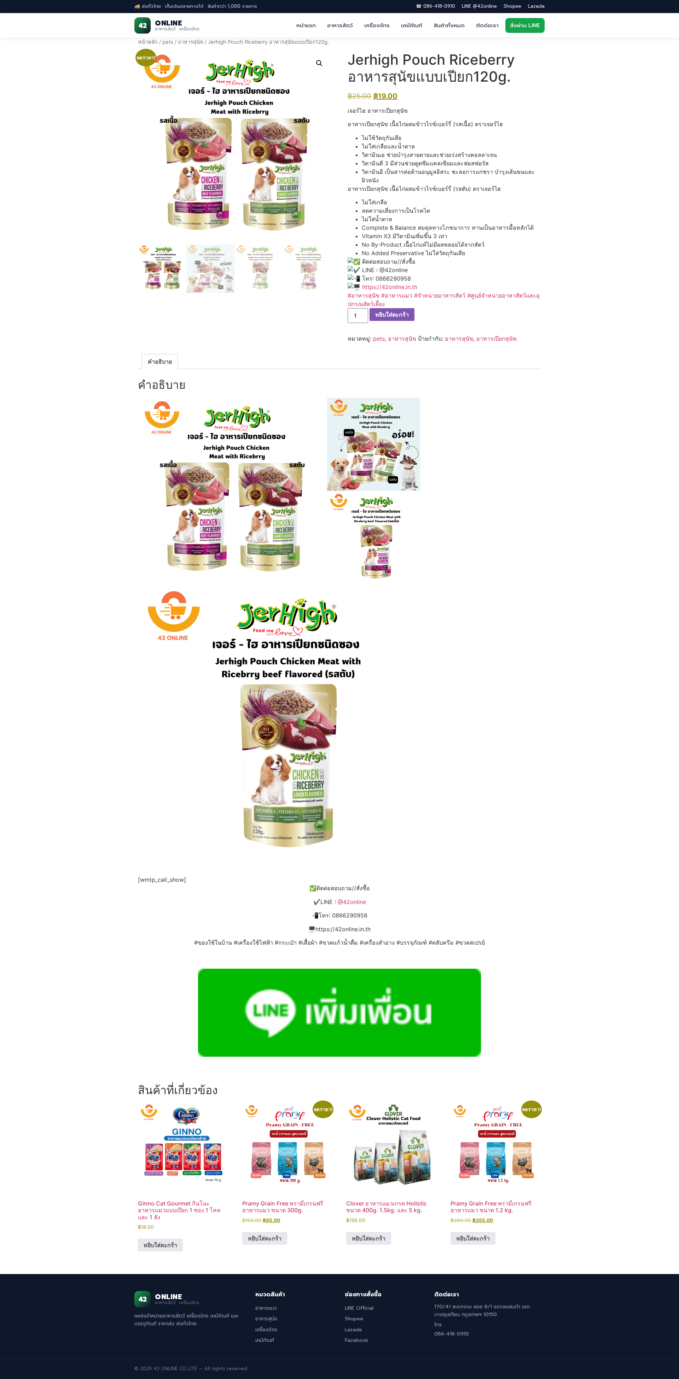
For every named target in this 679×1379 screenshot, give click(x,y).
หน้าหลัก (148, 42)
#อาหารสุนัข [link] (363, 295)
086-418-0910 (451, 1334)
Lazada (536, 6)
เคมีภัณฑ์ (411, 25)
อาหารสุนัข (190, 42)
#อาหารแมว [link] (396, 295)
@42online (352, 901)
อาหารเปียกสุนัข (496, 338)
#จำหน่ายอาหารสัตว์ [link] (439, 295)
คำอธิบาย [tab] (160, 361)
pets (167, 42)
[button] (319, 63)
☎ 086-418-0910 (435, 6)
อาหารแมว (266, 1308)
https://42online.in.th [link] (389, 287)
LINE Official (359, 1308)
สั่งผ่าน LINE (525, 25)
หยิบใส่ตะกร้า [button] (160, 1245)
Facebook (356, 1340)
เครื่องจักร (377, 25)
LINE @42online (479, 6)
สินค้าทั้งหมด (449, 25)
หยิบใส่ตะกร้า (392, 314)
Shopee (512, 6)
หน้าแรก (306, 25)
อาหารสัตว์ (340, 25)
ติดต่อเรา (487, 25)
